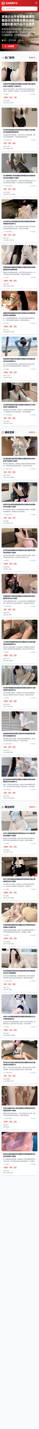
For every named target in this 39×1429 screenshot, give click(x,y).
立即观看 (11, 46)
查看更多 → (33, 58)
